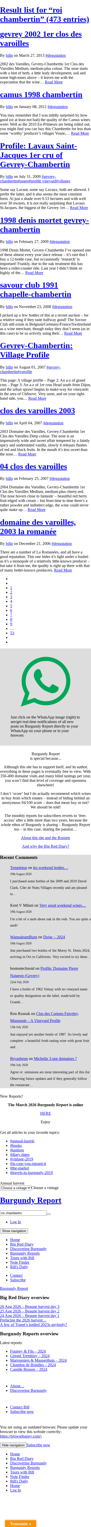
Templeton (18, 868)
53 (12, 633)
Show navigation (14, 1231)
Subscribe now (22, 1411)
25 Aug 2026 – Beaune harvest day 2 (29, 1311)
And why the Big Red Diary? (45, 846)
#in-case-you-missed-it (28, 1163)
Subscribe (18, 1280)
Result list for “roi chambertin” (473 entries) (44, 14)
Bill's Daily (19, 1267)
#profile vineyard (42, 181)
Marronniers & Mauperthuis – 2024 (38, 1360)
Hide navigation (13, 1445)
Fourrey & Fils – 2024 (28, 1351)
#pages (23, 181)
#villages (63, 181)
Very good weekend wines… (62, 905)
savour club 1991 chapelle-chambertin (35, 289)
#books (16, 1145)
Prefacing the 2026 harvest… (23, 1320)
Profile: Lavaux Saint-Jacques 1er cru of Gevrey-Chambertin (38, 155)
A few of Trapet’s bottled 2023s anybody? (33, 1324)
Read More (54, 82)
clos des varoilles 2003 (37, 410)
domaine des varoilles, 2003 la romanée (38, 527)
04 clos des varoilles (33, 466)
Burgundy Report (30, 1200)
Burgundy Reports (25, 1253)
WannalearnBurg (23, 937)
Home (15, 1240)
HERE (45, 1113)
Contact (16, 1275)
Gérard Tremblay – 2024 (30, 1356)
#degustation (56, 55)
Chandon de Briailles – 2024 (33, 1365)
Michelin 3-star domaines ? (55, 1058)
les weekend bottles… (50, 868)
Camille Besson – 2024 (28, 1369)
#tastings (17, 1150)
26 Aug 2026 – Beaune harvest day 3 (29, 1306)
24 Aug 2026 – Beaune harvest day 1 (29, 1315)
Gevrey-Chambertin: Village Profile (36, 350)
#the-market (19, 1168)
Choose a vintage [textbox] (45, 1188)
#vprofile (25, 372)
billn (9, 55)
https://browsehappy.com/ (20, 1436)
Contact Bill (19, 1407)
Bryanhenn (19, 1058)
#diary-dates (20, 1154)
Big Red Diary (22, 1244)
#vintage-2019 (21, 1159)
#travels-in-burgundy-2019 (31, 1172)
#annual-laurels (22, 1141)
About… (17, 1386)
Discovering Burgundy (28, 1249)
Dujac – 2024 (54, 937)
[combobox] (45, 1188)
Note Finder (19, 1262)
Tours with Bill (22, 1258)
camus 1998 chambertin (41, 94)
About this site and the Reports (45, 838)
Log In (15, 1222)
